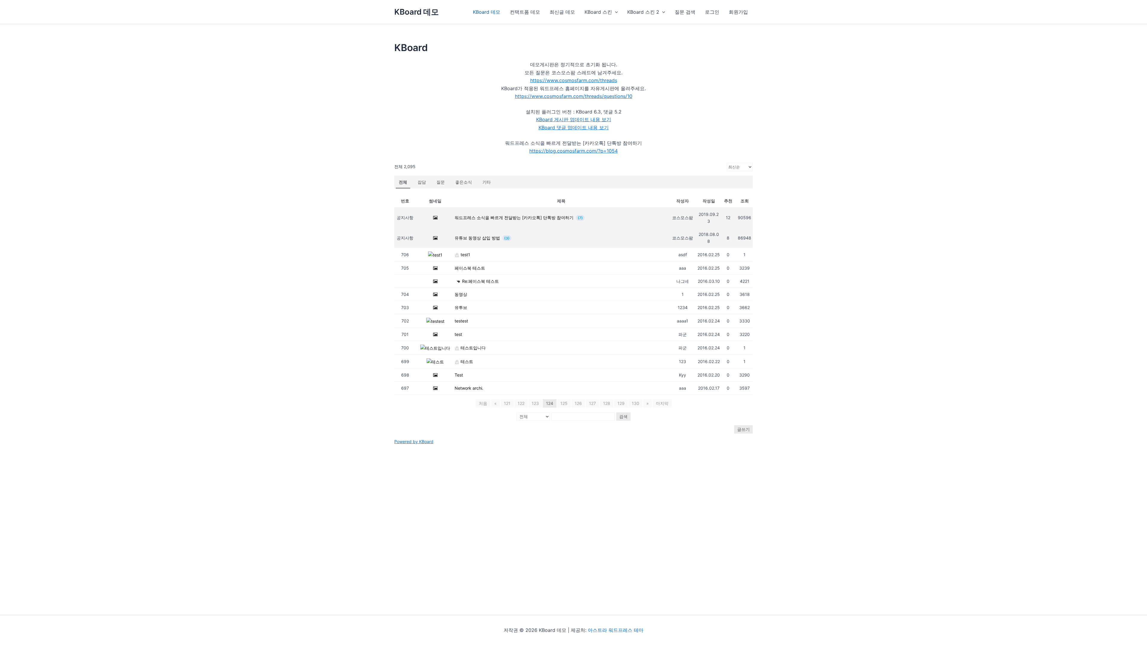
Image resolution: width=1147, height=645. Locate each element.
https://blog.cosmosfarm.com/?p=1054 (573, 151)
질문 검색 (685, 12)
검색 (623, 416)
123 (535, 403)
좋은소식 (463, 182)
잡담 (422, 182)
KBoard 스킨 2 (643, 12)
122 (521, 403)
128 (606, 403)
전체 (403, 182)
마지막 (662, 403)
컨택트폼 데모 (525, 12)
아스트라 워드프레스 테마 (615, 630)
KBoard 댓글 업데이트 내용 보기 (574, 127)
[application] (615, 12)
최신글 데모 (562, 12)
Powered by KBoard (413, 441)
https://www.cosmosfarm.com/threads (573, 80)
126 (578, 403)
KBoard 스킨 (598, 12)
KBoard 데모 (416, 11)
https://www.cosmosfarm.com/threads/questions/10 (573, 96)
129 (621, 403)
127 (592, 403)
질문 (440, 182)
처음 (483, 403)
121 (507, 403)
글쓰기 (743, 429)
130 (635, 403)
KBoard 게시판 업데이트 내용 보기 (573, 119)
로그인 (712, 12)
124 (549, 403)
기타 (486, 182)
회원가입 (738, 12)
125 (564, 403)
